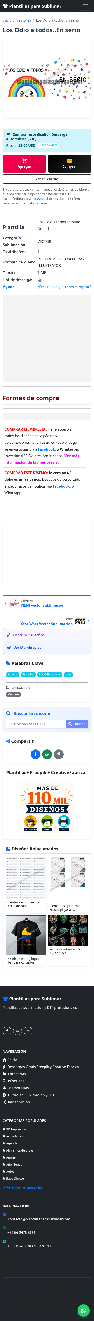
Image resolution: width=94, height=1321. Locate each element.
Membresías (18, 1088)
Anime (11, 1157)
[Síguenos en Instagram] (28, 1031)
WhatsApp (36, 199)
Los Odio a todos (50, 674)
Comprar (69, 166)
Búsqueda (16, 1080)
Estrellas (28, 674)
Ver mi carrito (47, 179)
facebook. (47, 449)
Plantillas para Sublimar (34, 6)
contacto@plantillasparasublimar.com (39, 1219)
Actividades (14, 1136)
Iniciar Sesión (19, 1102)
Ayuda (9, 286)
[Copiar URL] (59, 754)
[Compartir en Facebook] (35, 754)
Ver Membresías (27, 647)
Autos (10, 1171)
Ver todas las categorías (24, 1187)
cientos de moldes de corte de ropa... (23, 904)
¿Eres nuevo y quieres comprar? (64, 286)
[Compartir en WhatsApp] (47, 754)
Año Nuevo (14, 1164)
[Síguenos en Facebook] (7, 1031)
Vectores (23, 20)
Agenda (11, 1143)
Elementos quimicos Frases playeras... (64, 908)
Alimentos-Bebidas (20, 1150)
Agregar (24, 166)
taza (68, 674)
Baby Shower (15, 1178)
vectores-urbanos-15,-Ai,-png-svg (66, 951)
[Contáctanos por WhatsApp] (17, 1031)
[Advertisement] (47, 338)
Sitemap (61, 1308)
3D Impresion (16, 1129)
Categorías (17, 1073)
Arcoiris (13, 674)
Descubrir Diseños (28, 635)
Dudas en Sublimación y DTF (31, 1095)
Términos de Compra (18, 1260)
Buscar (79, 723)
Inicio (7, 20)
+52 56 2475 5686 (21, 1232)
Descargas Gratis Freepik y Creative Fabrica (43, 1066)
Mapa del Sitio (13, 1266)
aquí (43, 203)
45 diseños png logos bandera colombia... (23, 960)
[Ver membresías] (47, 808)
